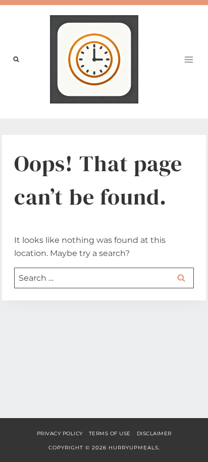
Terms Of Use (110, 433)
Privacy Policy (60, 433)
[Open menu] (188, 59)
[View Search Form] (16, 60)
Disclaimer (154, 433)
